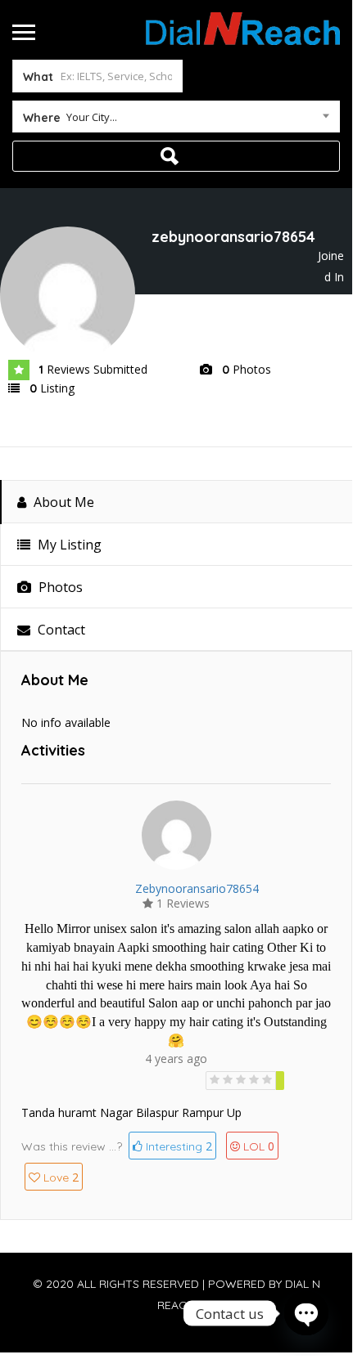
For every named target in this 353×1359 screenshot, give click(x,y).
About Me (62, 502)
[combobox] (176, 120)
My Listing (68, 545)
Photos (59, 587)
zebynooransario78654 (197, 888)
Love (61, 1177)
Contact (59, 630)
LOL (258, 1146)
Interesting (177, 1146)
